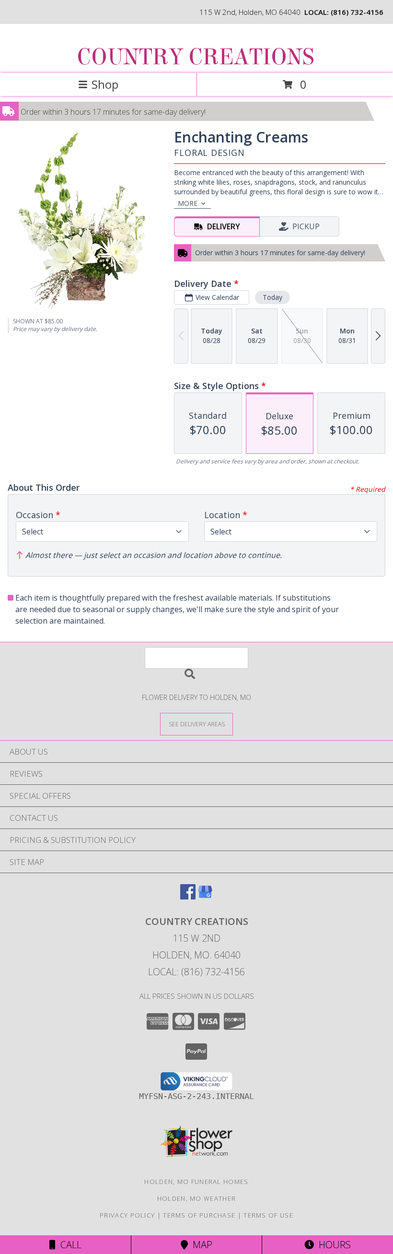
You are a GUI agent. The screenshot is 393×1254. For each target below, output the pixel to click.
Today (272, 297)
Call (68, 1244)
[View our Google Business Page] (205, 896)
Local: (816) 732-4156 (196, 971)
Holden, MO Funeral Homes (196, 1181)
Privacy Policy (127, 1215)
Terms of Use (268, 1215)
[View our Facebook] (188, 896)
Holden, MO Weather (196, 1198)
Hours (332, 1244)
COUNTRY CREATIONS (195, 57)
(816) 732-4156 (357, 12)
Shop (105, 84)
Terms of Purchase (199, 1215)
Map (200, 1244)
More (187, 203)
